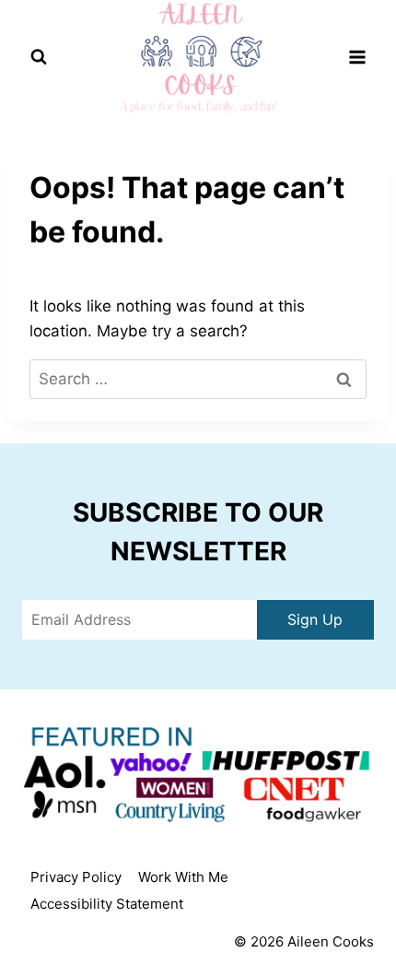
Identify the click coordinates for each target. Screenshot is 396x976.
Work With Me (183, 877)
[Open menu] (357, 57)
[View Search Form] (38, 57)
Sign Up (315, 619)
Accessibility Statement (106, 903)
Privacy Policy (76, 877)
